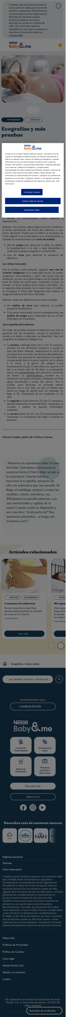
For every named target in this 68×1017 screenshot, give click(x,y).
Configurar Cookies (32, 192)
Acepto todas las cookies (32, 201)
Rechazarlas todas (31, 210)
